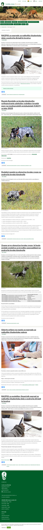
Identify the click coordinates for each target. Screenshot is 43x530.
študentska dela (21, 94)
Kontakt (40, 1)
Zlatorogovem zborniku (25, 83)
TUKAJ (36, 384)
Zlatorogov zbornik (25, 389)
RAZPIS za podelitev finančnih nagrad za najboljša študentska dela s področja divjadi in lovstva (21, 398)
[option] (21, 13)
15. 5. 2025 (4, 110)
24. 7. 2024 (4, 176)
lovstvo (17, 464)
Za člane (24, 1)
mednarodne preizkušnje (24, 165)
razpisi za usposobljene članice (28, 238)
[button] (1, 13)
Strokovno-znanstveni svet (14, 94)
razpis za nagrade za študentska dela (15, 389)
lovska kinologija (10, 238)
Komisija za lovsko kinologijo (12, 165)
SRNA (36, 1)
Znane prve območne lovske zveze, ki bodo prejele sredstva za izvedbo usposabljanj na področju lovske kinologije (21, 247)
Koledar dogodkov (5, 517)
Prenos (11, 459)
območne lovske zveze (17, 238)
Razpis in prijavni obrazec (8, 88)
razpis (8, 94)
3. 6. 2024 (4, 334)
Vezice (19, 1)
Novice (3, 513)
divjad (8, 464)
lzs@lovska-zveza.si (7, 491)
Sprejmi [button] (8, 527)
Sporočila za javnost (5, 515)
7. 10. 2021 (4, 403)
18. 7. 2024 (4, 252)
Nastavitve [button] (4, 527)
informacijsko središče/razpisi (28, 384)
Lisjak (30, 1)
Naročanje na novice (6, 518)
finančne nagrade (12, 464)
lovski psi (18, 165)
